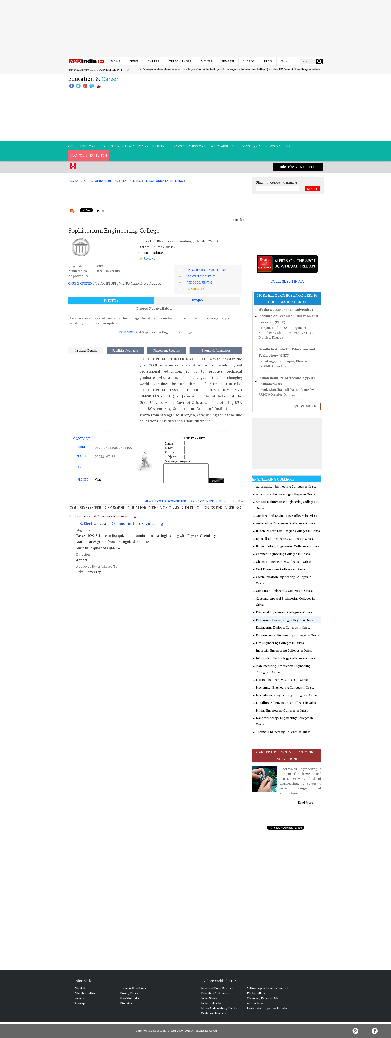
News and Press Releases (217, 988)
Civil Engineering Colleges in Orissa (280, 569)
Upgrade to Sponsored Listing (208, 270)
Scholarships (222, 146)
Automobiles (255, 1003)
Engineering (132, 181)
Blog (268, 61)
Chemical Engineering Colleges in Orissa (284, 562)
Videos (249, 61)
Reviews (149, 258)
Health (228, 61)
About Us (80, 988)
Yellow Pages (180, 61)
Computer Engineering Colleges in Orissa (284, 591)
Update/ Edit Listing (201, 276)
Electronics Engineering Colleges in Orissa (285, 620)
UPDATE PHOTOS (126, 332)
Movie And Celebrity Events (219, 1008)
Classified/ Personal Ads (262, 998)
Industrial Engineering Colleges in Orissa (284, 650)
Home (115, 61)
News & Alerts (277, 146)
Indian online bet (212, 1003)
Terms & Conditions (133, 988)
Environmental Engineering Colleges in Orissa (288, 635)
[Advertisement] (195, 28)
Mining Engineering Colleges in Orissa (282, 710)
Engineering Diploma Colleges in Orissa (283, 627)
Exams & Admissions (188, 146)
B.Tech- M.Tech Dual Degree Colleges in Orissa (288, 531)
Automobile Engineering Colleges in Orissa (285, 523)
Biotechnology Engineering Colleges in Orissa (287, 546)
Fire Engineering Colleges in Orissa (280, 643)
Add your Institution (88, 155)
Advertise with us (114, 70)
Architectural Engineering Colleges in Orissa (286, 516)
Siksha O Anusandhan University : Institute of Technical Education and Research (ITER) (288, 315)
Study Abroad (134, 146)
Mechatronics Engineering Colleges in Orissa (287, 695)
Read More (305, 802)
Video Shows (209, 998)
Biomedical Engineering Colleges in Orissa (285, 539)
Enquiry (79, 998)
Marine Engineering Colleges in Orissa (282, 680)
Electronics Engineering (164, 181)
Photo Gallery (256, 993)
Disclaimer (127, 1003)
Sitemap (79, 1003)
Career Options (82, 146)
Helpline (159, 146)
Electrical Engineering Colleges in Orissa (284, 612)
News (134, 61)
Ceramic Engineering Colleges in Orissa (283, 554)
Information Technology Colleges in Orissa (285, 658)
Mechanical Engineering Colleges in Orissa (285, 687)
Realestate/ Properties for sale (267, 1008)
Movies (206, 61)
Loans (244, 146)
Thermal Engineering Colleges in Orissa (283, 732)
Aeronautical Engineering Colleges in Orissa (286, 486)
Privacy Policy (129, 993)
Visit (98, 479)
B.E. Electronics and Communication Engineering (102, 516)
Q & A (256, 146)
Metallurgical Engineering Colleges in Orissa (286, 703)
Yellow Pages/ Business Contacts (268, 988)
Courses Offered (80, 283)
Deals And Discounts (214, 1013)
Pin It (100, 211)
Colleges (108, 146)
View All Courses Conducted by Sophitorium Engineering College (192, 501)
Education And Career (215, 993)
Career (154, 61)
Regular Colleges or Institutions (93, 181)
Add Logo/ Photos (199, 282)
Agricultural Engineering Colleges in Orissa (285, 494)
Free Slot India (129, 998)
